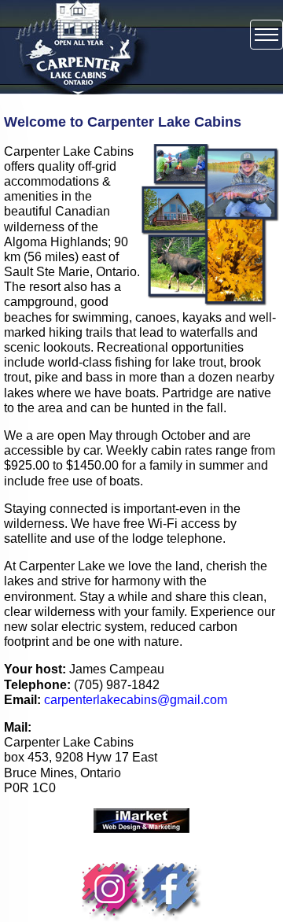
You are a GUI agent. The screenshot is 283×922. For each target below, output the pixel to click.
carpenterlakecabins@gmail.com (134, 699)
